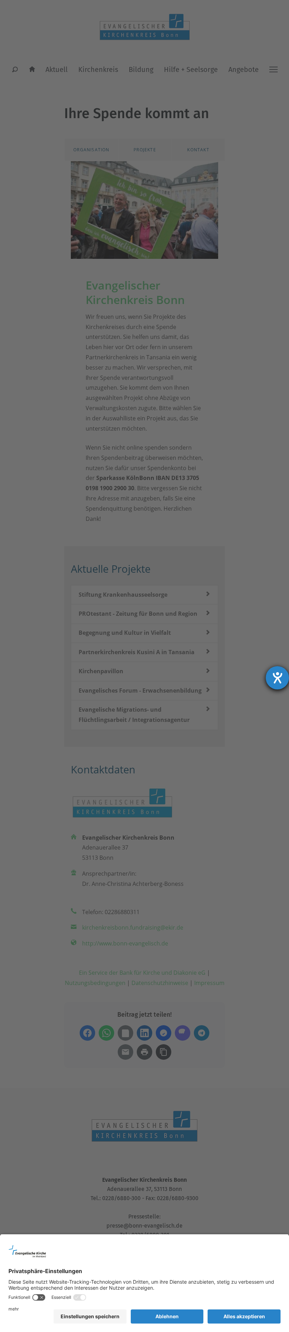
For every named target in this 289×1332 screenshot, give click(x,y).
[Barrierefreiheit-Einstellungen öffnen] (277, 677)
